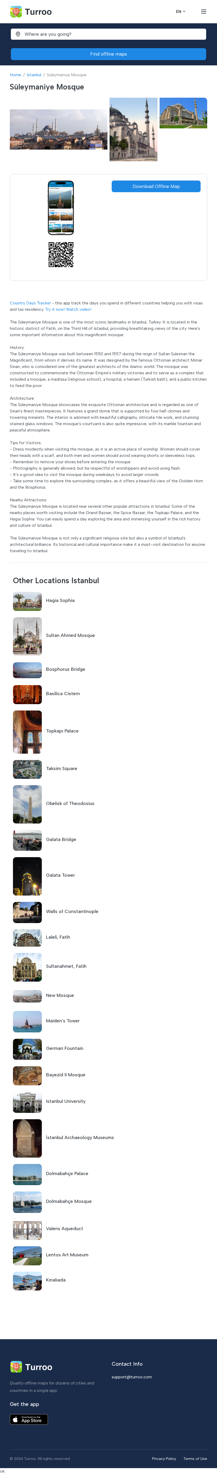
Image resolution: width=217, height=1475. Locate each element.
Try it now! (55, 309)
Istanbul (34, 74)
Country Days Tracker (30, 302)
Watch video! (78, 309)
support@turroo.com (132, 1376)
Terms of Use (195, 1458)
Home (15, 74)
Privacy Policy (164, 1458)
